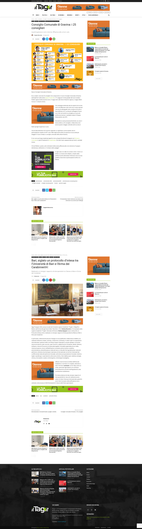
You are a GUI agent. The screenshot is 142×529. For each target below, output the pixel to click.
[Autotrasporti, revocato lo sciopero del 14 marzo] (90, 65)
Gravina (56, 183)
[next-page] (35, 245)
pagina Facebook (49, 97)
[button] (108, 15)
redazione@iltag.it (62, 521)
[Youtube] (105, 1)
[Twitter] (47, 38)
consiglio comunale (36, 183)
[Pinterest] (50, 38)
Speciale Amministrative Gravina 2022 (52, 21)
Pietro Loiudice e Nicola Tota (43, 527)
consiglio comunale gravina (47, 183)
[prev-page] (32, 245)
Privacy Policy (90, 514)
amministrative (39, 181)
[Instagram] (103, 1)
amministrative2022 (57, 181)
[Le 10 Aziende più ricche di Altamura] (90, 58)
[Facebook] (101, 1)
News (36, 19)
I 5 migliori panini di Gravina (101, 71)
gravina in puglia (62, 183)
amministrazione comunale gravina (70, 181)
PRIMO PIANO (41, 21)
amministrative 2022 (47, 181)
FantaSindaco (52, 140)
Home (33, 19)
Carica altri (98, 78)
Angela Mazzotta (38, 35)
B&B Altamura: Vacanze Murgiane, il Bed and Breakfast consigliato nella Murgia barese (39, 238)
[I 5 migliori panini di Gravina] (90, 73)
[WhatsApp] (53, 38)
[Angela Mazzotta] (32, 35)
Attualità (40, 19)
